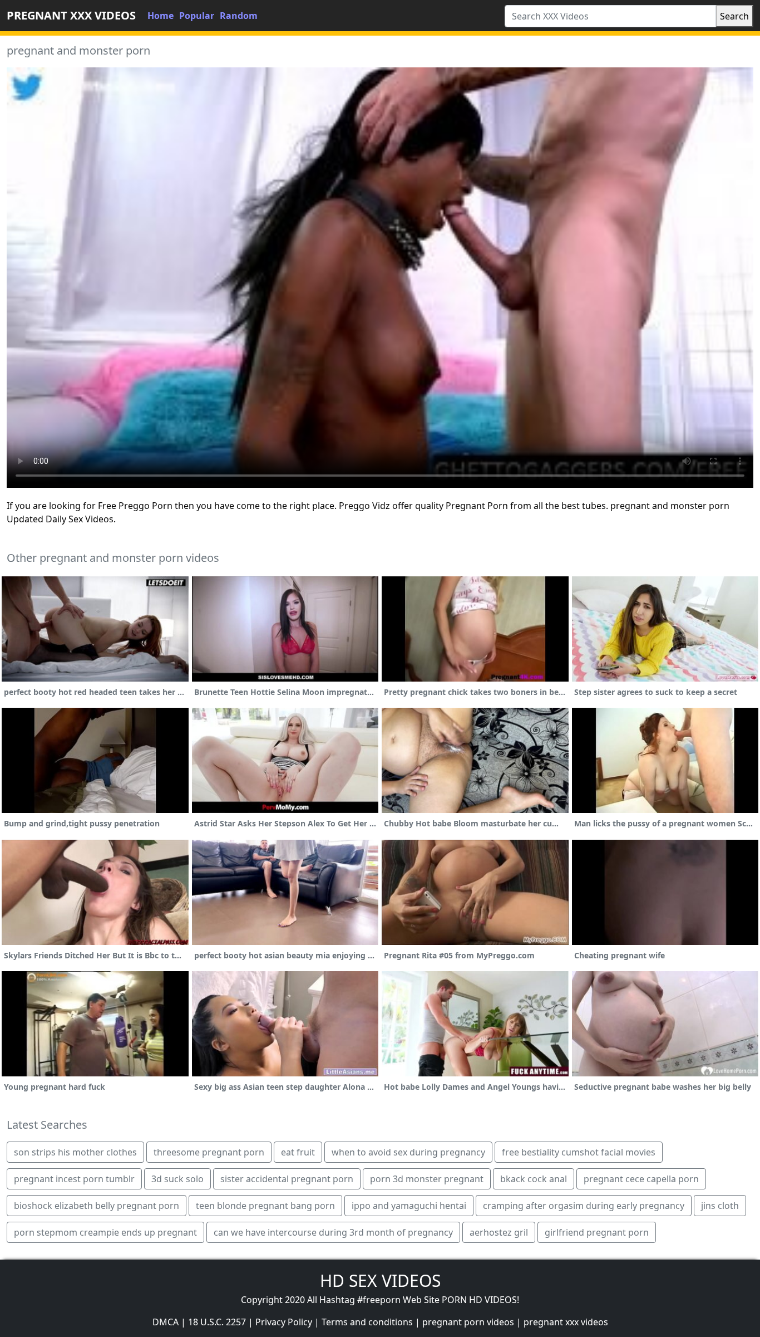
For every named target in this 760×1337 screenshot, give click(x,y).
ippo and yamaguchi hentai (409, 1205)
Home (160, 15)
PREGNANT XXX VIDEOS (71, 15)
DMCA (165, 1322)
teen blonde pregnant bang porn (265, 1205)
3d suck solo (177, 1179)
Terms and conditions (367, 1322)
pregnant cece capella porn (641, 1179)
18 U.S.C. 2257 (217, 1322)
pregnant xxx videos (566, 1322)
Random (239, 15)
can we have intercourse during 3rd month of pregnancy (333, 1232)
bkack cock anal (533, 1179)
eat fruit (298, 1152)
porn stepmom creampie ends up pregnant (105, 1232)
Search (734, 16)
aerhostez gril (499, 1232)
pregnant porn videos (468, 1322)
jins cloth (720, 1205)
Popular (196, 15)
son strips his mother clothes (75, 1152)
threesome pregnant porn (209, 1152)
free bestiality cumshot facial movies (578, 1152)
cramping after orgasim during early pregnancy (583, 1205)
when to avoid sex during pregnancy (408, 1152)
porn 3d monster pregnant (426, 1179)
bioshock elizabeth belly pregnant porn (96, 1205)
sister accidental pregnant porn (286, 1179)
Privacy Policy (283, 1322)
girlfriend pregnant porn (597, 1232)
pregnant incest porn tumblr (74, 1179)
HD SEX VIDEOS (380, 1280)
